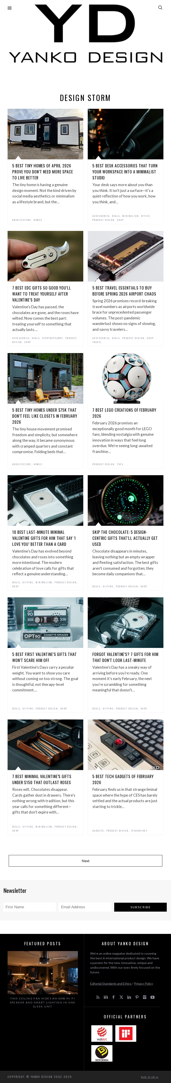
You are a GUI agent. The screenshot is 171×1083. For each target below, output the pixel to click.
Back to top (148, 1077)
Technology (139, 830)
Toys (120, 464)
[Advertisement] (85, 77)
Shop (120, 220)
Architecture (21, 220)
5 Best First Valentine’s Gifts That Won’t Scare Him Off (44, 657)
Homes (38, 220)
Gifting (27, 582)
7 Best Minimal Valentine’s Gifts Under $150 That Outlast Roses (41, 779)
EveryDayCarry (52, 338)
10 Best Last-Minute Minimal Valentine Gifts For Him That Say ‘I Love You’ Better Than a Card (44, 538)
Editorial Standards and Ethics (111, 983)
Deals (116, 216)
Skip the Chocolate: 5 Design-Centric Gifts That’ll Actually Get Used (125, 538)
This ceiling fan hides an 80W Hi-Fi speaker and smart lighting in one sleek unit (43, 1002)
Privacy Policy (143, 983)
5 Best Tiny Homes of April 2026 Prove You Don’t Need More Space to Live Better (42, 172)
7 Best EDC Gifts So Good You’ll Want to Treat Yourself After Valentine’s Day (41, 294)
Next (86, 861)
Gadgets (98, 830)
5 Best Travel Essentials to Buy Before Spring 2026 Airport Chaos (124, 291)
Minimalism (130, 216)
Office (145, 216)
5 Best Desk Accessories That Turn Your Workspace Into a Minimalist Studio (125, 172)
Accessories (101, 216)
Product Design (103, 220)
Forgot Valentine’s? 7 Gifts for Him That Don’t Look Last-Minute (125, 657)
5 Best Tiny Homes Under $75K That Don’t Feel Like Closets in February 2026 (44, 416)
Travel (97, 342)
